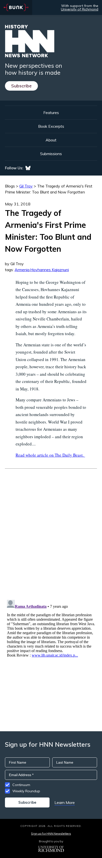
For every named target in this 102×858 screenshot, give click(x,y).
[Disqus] (51, 531)
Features (51, 112)
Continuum (21, 785)
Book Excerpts (51, 126)
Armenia (22, 269)
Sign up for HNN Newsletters (51, 833)
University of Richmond (79, 9)
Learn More (64, 802)
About (51, 139)
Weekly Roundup (26, 791)
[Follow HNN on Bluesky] (28, 168)
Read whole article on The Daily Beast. (50, 455)
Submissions (51, 153)
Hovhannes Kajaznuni (49, 269)
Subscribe (21, 86)
